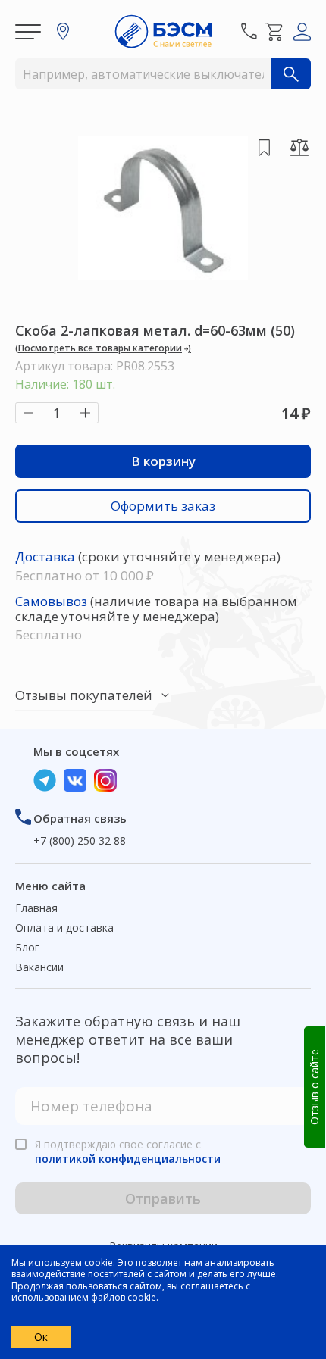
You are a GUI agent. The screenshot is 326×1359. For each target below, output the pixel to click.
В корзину (163, 461)
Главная (36, 908)
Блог (27, 947)
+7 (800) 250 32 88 (79, 840)
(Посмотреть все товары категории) (103, 348)
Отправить (163, 1198)
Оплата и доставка (64, 927)
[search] (291, 73)
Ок (41, 1336)
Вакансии (39, 967)
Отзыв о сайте (314, 1087)
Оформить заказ (163, 505)
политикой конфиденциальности (128, 1158)
